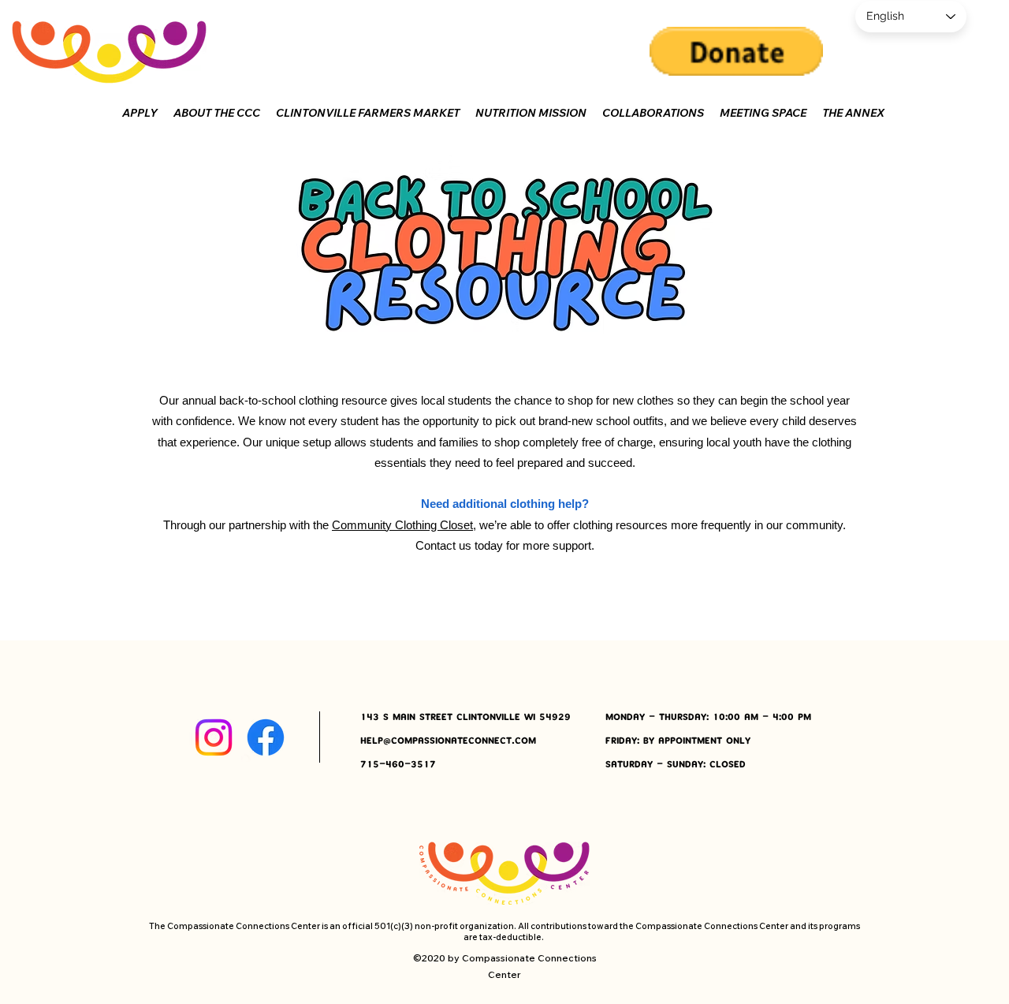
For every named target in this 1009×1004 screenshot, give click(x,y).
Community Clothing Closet (402, 525)
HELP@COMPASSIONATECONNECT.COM (448, 741)
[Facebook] (265, 737)
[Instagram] (213, 737)
